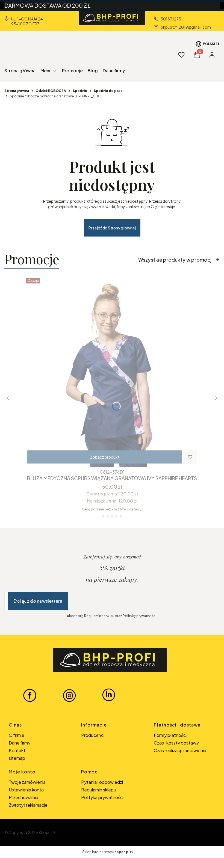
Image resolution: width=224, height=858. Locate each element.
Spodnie (80, 91)
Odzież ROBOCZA (51, 91)
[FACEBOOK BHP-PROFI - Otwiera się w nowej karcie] (29, 695)
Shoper (45, 832)
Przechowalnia (23, 797)
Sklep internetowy (105, 852)
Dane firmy (19, 743)
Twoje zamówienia (27, 782)
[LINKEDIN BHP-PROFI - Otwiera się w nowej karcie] (108, 695)
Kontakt (17, 750)
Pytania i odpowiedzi (102, 782)
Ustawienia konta (26, 790)
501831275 (171, 18)
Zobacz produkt (104, 457)
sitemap (17, 758)
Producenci (92, 735)
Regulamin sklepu (98, 790)
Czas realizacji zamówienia (180, 750)
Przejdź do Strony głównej (112, 227)
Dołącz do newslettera (38, 601)
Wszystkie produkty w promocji (175, 259)
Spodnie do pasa (108, 91)
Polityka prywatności (102, 797)
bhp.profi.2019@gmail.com (186, 27)
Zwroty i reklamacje (28, 805)
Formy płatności (170, 735)
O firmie (16, 735)
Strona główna (16, 91)
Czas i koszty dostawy (176, 743)
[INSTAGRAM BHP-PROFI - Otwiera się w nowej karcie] (69, 695)
